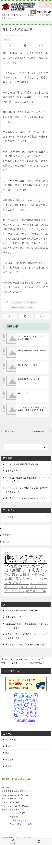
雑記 (30, 307)
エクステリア (30, 303)
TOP (22, 659)
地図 (7, 753)
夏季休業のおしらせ (14, 471)
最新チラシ (10, 766)
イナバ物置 (16, 303)
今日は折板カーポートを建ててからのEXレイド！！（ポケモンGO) (32, 408)
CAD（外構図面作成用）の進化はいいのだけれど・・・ (31, 337)
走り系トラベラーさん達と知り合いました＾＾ (26, 498)
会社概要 (9, 759)
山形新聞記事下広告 (21, 570)
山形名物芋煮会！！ (39, 431)
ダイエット (38, 583)
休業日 (21, 575)
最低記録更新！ (10, 431)
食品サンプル (36, 591)
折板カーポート (18, 307)
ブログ (6, 40)
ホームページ (31, 565)
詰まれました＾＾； (26, 393)
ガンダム (11, 587)
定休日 (8, 746)
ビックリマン (14, 591)
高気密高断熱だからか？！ (29, 379)
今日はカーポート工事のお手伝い (31, 351)
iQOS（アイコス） (33, 587)
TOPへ (39, 843)
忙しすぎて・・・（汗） (28, 365)
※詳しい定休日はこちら (21, 824)
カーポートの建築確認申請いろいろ (21, 464)
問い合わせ (10, 739)
